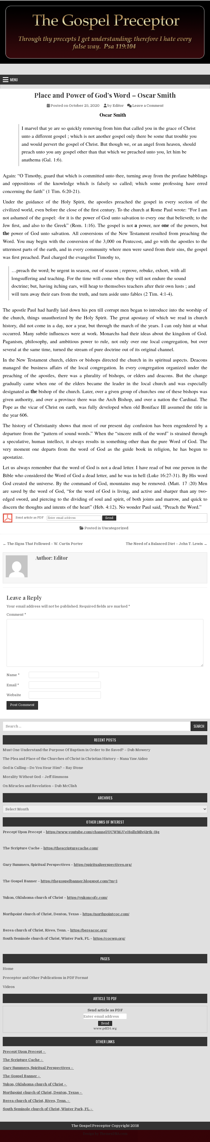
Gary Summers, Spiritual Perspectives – (38, 1068)
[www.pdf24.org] (7, 518)
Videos (9, 987)
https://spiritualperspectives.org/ (103, 865)
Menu (14, 79)
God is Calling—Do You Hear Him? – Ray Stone (43, 768)
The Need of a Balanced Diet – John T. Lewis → (166, 544)
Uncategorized (115, 528)
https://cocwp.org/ (109, 938)
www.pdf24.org (105, 1028)
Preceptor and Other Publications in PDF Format (45, 978)
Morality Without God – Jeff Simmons (35, 777)
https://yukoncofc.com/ (87, 897)
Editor (118, 105)
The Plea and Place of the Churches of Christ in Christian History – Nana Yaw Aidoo (75, 759)
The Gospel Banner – (22, 1076)
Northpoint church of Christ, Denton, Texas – (43, 1092)
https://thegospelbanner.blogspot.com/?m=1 (79, 881)
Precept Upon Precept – (24, 1051)
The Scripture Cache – (23, 1060)
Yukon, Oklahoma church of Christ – (35, 1084)
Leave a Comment (148, 105)
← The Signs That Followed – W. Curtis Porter (43, 544)
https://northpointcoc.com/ (106, 914)
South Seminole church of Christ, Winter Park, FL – (48, 1109)
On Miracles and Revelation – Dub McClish (40, 786)
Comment (16, 614)
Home (8, 969)
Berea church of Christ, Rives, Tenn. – (36, 1101)
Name (13, 675)
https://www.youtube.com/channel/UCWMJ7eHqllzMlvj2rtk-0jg (102, 832)
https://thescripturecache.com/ (70, 848)
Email (13, 685)
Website (14, 695)
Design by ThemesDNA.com (105, 1134)
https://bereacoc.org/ (88, 930)
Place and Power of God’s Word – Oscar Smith (105, 95)
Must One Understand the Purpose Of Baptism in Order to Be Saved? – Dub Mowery (76, 750)
